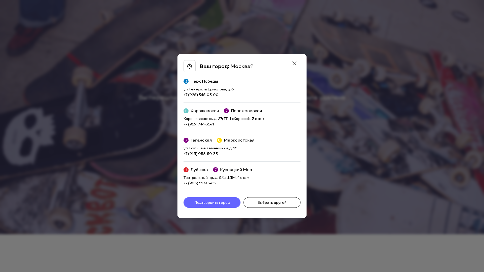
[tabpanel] (242, 136)
